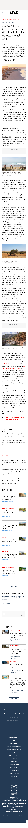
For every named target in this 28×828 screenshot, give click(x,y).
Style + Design (14, 645)
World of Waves (8, 364)
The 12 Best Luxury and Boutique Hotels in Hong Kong (18, 635)
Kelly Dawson (13, 658)
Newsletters (14, 743)
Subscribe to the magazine (14, 729)
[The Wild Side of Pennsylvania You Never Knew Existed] (22, 510)
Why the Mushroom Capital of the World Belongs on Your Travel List (9, 526)
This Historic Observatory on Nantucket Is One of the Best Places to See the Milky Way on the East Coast (14, 472)
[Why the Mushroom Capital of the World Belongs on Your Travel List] (22, 524)
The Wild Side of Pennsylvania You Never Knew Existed (8, 512)
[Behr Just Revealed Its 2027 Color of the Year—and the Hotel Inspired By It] (5, 646)
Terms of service (14, 773)
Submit (6, 621)
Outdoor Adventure (8, 508)
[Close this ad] (27, 821)
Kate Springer (13, 642)
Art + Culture (6, 551)
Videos (14, 752)
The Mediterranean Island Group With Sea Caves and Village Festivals (9, 497)
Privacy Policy (14, 767)
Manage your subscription (14, 746)
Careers (14, 740)
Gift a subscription (14, 737)
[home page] (13, 12)
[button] (14, 811)
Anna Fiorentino (14, 692)
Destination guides (14, 726)
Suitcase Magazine (14, 770)
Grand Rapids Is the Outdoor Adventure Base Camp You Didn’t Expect (9, 571)
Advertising (14, 758)
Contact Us (14, 776)
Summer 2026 (14, 661)
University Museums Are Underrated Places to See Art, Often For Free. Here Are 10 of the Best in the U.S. (14, 481)
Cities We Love (6, 522)
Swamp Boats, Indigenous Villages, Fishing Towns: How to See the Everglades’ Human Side (14, 462)
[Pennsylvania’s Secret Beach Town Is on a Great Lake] (22, 539)
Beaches (18, 19)
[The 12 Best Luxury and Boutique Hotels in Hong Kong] (5, 632)
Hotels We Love (15, 630)
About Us (14, 732)
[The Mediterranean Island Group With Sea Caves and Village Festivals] (22, 495)
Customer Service (14, 764)
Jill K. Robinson (7, 429)
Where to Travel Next (8, 493)
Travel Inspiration (8, 19)
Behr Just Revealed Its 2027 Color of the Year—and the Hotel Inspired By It (18, 650)
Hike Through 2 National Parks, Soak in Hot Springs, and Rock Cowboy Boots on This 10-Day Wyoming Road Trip (18, 683)
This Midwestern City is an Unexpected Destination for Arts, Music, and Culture (9, 555)
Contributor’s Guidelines (14, 749)
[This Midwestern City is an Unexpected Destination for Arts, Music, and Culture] (22, 553)
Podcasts (14, 734)
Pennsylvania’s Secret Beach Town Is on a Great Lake (9, 541)
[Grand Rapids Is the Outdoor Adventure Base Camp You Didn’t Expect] (22, 569)
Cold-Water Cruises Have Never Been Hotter (16, 666)
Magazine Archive (14, 755)
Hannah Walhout (14, 672)
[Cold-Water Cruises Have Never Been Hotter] (5, 662)
